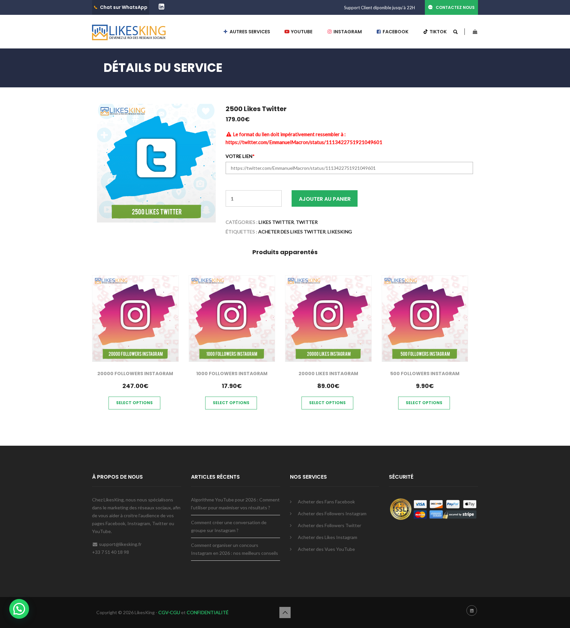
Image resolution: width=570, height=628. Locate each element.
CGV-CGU (168, 612)
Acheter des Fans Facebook (326, 501)
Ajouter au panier (325, 199)
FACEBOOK (395, 31)
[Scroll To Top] (285, 612)
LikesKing (340, 231)
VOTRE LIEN (240, 156)
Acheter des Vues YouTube (326, 549)
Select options (134, 402)
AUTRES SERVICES (249, 31)
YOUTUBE (301, 31)
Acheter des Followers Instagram (332, 513)
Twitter (307, 222)
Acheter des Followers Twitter (329, 525)
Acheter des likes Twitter (292, 231)
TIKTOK (437, 31)
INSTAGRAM (347, 31)
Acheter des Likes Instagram (327, 537)
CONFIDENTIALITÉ (208, 612)
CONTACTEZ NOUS (455, 7)
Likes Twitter (276, 222)
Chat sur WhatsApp (123, 7)
